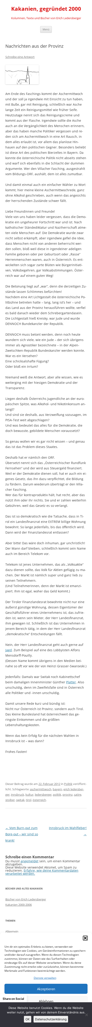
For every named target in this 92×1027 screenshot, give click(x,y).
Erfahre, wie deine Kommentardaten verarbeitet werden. (41, 872)
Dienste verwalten (45, 978)
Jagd (8, 650)
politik (57, 795)
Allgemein (11, 931)
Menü (46, 29)
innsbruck (17, 795)
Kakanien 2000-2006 (18, 905)
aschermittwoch (40, 789)
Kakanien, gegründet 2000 (46, 8)
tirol (28, 800)
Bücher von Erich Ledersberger (25, 899)
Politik (68, 784)
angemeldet (29, 861)
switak (20, 800)
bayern (57, 789)
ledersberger (43, 795)
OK (27, 1019)
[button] (85, 938)
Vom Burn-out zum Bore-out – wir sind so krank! (21, 834)
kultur (29, 795)
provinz (68, 795)
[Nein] (86, 1015)
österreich (39, 800)
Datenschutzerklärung (51, 1019)
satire (77, 795)
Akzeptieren (46, 989)
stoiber (10, 800)
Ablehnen (46, 1001)
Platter (71, 682)
